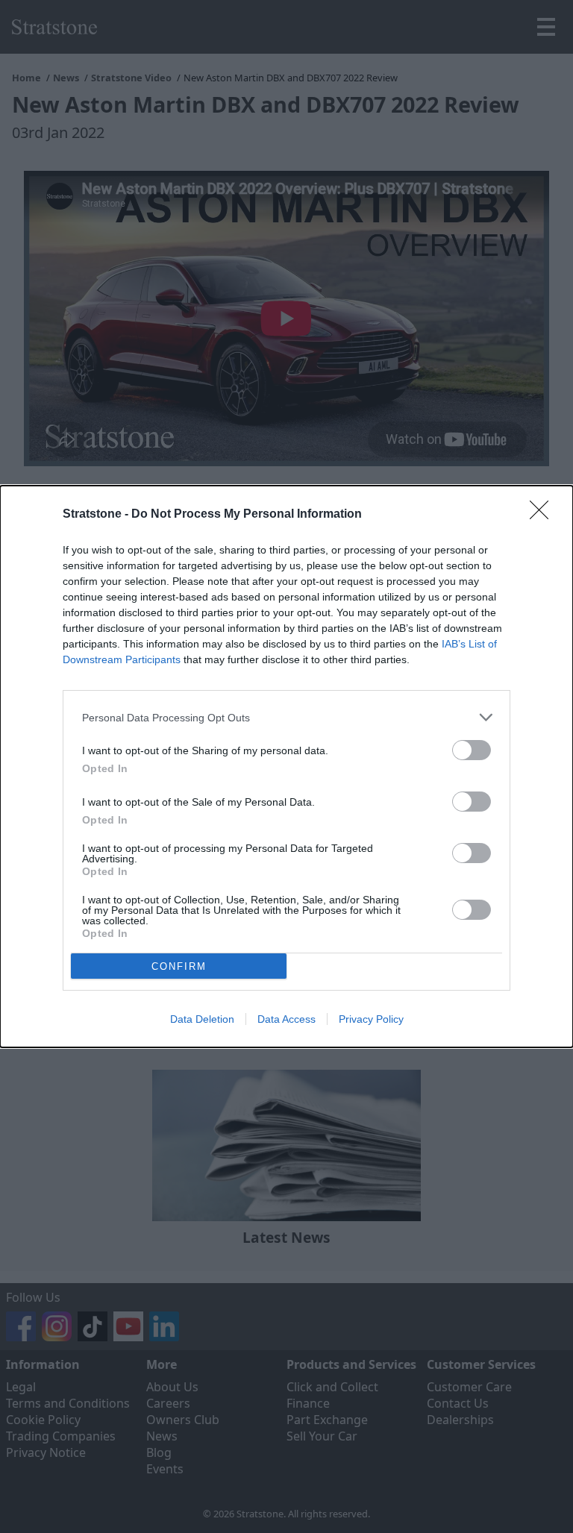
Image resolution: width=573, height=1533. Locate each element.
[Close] (544, 515)
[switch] (471, 750)
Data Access (286, 1019)
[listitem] (286, 717)
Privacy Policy (371, 1019)
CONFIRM (179, 966)
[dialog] (286, 766)
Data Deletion (202, 1019)
